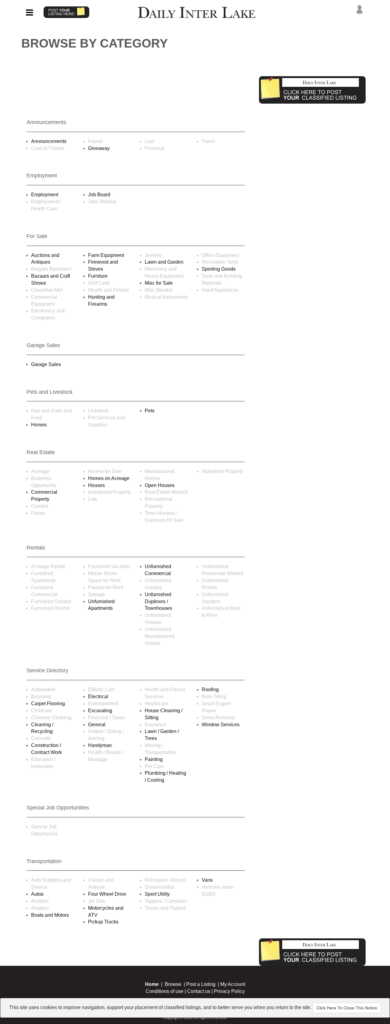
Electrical (98, 696)
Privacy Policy (229, 991)
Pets (149, 410)
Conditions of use (164, 991)
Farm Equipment (106, 255)
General (96, 724)
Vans (207, 880)
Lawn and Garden (164, 262)
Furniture (98, 276)
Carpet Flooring (48, 703)
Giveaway (99, 148)
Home (152, 984)
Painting (154, 759)
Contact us (198, 991)
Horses (39, 424)
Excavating (100, 710)
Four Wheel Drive (107, 894)
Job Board (99, 194)
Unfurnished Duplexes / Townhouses (158, 601)
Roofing (210, 689)
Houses (96, 485)
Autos (37, 894)
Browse (173, 984)
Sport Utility (157, 894)
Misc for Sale (159, 283)
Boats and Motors (50, 915)
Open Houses (160, 485)
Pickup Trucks (103, 921)
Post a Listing (200, 984)
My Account (232, 984)
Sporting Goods (219, 269)
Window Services (220, 724)
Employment (44, 194)
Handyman (100, 745)
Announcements (48, 141)
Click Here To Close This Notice (347, 1007)
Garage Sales (46, 364)
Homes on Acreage (108, 478)
